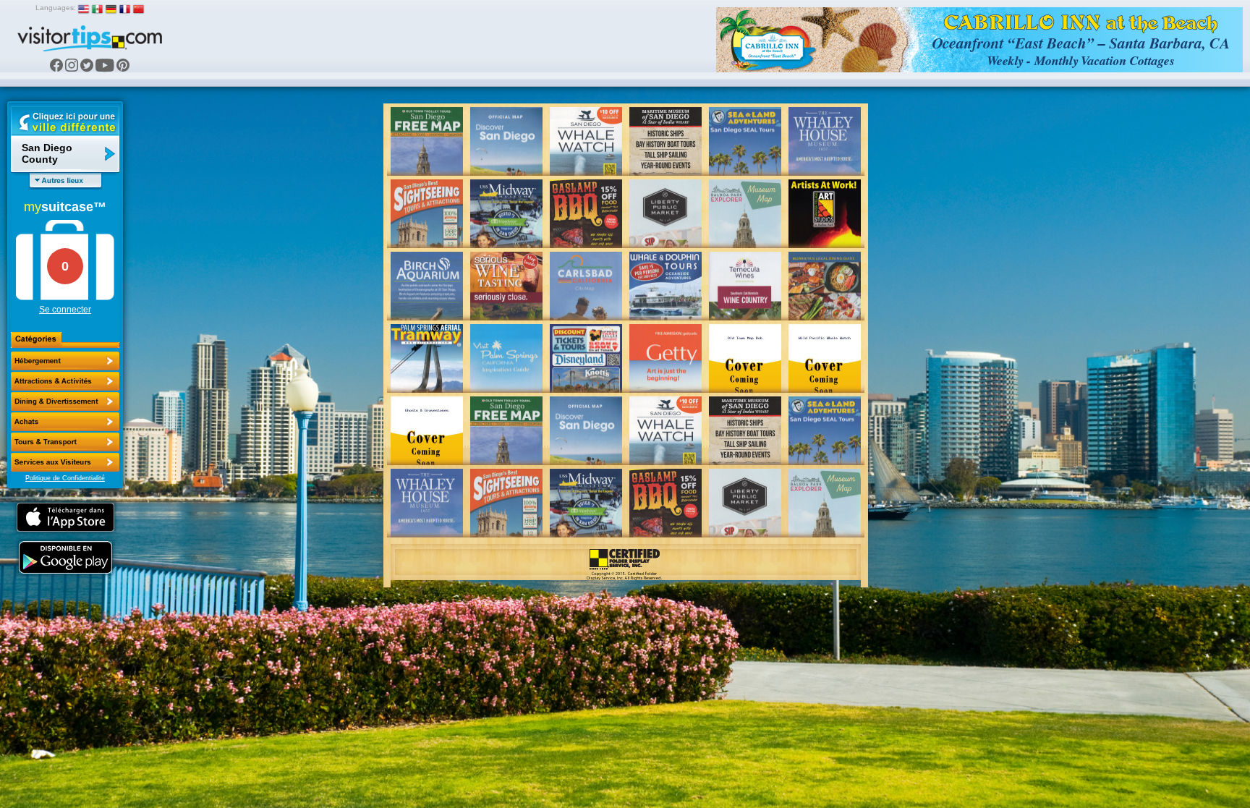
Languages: (55, 8)
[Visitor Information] (65, 462)
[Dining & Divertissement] (65, 401)
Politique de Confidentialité (65, 478)
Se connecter (65, 310)
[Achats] (65, 421)
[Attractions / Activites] (65, 381)
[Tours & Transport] (65, 442)
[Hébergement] (65, 361)
